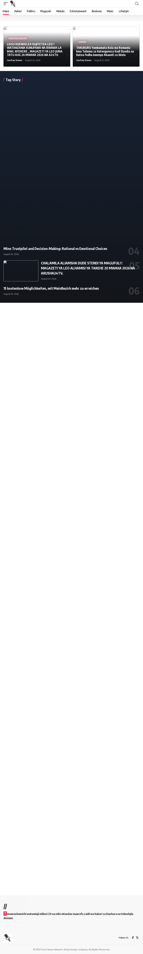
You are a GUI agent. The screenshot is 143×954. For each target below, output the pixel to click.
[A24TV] (13, 3)
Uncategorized (18, 38)
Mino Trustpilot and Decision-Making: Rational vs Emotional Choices (55, 248)
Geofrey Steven (14, 60)
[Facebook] (133, 937)
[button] (6, 3)
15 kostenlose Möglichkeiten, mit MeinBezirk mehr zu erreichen (51, 288)
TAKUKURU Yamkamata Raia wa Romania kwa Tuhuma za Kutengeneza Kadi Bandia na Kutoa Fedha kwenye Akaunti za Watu (105, 51)
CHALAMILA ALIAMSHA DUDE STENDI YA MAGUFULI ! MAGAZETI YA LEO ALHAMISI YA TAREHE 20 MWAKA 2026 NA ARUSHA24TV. (88, 268)
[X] (137, 937)
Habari (82, 42)
